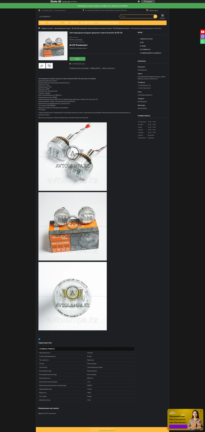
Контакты (74, 23)
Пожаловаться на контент (107, 430)
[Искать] (155, 16)
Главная (43, 23)
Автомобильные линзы (62, 28)
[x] (41, 339)
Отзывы (143, 46)
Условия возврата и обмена (108, 23)
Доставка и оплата (88, 23)
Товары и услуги (54, 23)
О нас (66, 23)
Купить (77, 59)
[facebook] (39, 339)
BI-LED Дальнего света (121, 28)
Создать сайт (66, 1)
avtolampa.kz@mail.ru (145, 95)
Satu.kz (112, 428)
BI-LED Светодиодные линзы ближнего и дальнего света (92, 28)
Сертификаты (145, 49)
